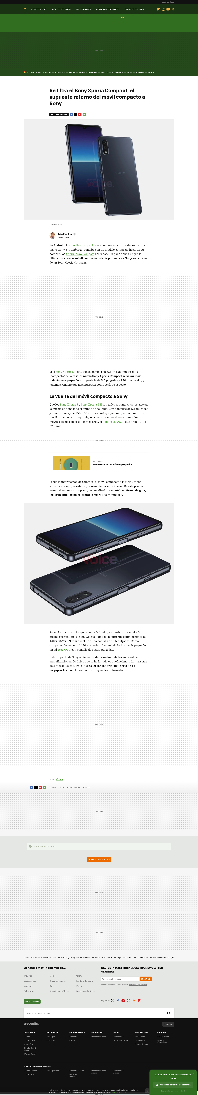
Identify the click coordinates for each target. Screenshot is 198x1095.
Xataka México (30, 1070)
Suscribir (145, 979)
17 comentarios (60, 114)
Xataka (27, 1036)
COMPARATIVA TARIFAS (107, 9)
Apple (52, 975)
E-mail (84, 114)
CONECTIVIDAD (38, 9)
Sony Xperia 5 (69, 404)
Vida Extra (50, 1040)
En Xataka (99, 461)
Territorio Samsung (84, 981)
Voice (59, 779)
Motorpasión (118, 1036)
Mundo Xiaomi (30, 1054)
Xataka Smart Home (30, 1049)
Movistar (28, 975)
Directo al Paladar (98, 1036)
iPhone (79, 986)
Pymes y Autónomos (162, 1041)
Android (28, 986)
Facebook (71, 114)
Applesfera (28, 1044)
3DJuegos (50, 1036)
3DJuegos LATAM (53, 1070)
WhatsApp (29, 991)
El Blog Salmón (163, 1036)
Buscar (168, 1013)
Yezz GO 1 (64, 649)
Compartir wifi (143, 957)
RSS (134, 1000)
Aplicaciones (30, 981)
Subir (166, 1024)
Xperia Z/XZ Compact (80, 254)
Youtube (168, 9)
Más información (119, 1092)
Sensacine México (76, 1070)
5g (51, 986)
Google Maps (117, 72)
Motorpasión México (118, 1071)
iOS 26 (97, 957)
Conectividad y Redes (85, 991)
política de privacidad (138, 984)
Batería (151, 72)
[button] (66, 234)
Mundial (104, 72)
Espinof (72, 1040)
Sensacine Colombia (73, 1075)
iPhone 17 (87, 957)
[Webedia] (168, 2)
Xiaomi (79, 975)
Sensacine (73, 1036)
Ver (100, 859)
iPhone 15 (140, 72)
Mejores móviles (50, 957)
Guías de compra (57, 981)
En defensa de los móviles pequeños (112, 464)
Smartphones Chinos (59, 991)
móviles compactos (83, 245)
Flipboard (158, 9)
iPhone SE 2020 (113, 422)
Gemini (82, 72)
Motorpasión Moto (120, 1040)
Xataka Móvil (29, 1040)
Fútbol (129, 72)
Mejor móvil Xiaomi (125, 957)
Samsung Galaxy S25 (70, 957)
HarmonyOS (60, 72)
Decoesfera (140, 1040)
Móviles (48, 72)
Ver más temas (32, 1001)
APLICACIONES (83, 9)
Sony (62, 787)
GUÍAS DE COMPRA (134, 9)
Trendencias (140, 1036)
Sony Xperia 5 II (66, 372)
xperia (87, 787)
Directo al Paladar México (98, 1071)
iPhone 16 (108, 957)
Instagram (163, 9)
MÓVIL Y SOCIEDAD (61, 9)
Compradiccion (141, 1044)
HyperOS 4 (92, 72)
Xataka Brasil (29, 1074)
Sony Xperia (74, 787)
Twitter (172, 9)
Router (72, 72)
